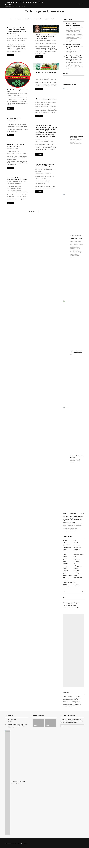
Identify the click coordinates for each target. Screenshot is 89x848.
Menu (82, 3)
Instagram (74, 4)
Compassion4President (79, 554)
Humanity (19, 186)
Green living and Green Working (14, 184)
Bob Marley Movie (67, 547)
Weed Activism (77, 584)
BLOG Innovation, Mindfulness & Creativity (17, 93)
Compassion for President (66, 557)
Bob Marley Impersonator (76, 545)
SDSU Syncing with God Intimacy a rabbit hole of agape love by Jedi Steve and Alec (45, 36)
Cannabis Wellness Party (78, 552)
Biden (75, 540)
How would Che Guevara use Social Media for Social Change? (17, 178)
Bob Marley (76, 542)
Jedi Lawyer (65, 563)
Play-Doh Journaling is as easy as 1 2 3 (17, 91)
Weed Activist (66, 585)
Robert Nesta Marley (78, 577)
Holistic (65, 561)
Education (53, 169)
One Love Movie (77, 573)
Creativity (19, 183)
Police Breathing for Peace (13, 42)
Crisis (75, 556)
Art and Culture (23, 181)
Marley (64, 572)
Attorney (65, 540)
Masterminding (21, 40)
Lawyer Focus (66, 566)
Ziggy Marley (76, 585)
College (64, 554)
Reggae (75, 575)
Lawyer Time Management (76, 569)
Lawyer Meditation (77, 566)
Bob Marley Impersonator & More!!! (24, 3)
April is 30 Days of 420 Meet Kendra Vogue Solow (15, 145)
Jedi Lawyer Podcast (40, 43)
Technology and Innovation (13, 190)
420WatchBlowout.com (12, 120)
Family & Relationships (12, 149)
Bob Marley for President (66, 545)
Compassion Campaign (12, 36)
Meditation (76, 572)
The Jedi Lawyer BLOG (22, 97)
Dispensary (76, 558)
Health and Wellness (12, 186)
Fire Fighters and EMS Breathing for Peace (17, 38)
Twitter (72, 4)
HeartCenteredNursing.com (13, 95)
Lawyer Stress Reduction (66, 569)
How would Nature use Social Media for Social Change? (44, 165)
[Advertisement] (73, 650)
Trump (75, 580)
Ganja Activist (77, 559)
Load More (32, 211)
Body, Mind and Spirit (12, 183)
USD (74, 582)
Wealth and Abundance (22, 191)
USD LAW (65, 584)
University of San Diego (68, 582)
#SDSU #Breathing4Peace (12, 35)
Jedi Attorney (76, 561)
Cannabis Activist (77, 549)
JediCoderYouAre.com (12, 40)
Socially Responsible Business (14, 188)
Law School (65, 565)
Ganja (64, 559)
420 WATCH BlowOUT (13, 118)
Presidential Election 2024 (67, 576)
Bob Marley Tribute (78, 547)
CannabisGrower (66, 551)
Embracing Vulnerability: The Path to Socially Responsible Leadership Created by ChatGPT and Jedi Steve (17, 30)
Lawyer (75, 565)
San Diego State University (66, 580)
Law (74, 563)
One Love (65, 573)
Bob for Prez (66, 542)
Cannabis (65, 549)
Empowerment (38, 171)
